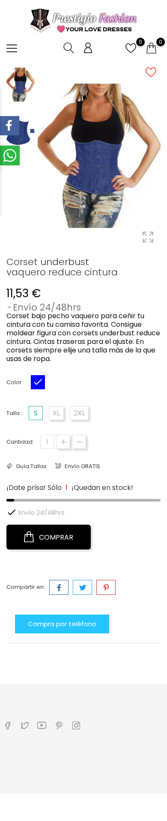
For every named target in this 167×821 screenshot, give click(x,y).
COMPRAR (55, 537)
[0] (130, 53)
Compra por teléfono (62, 623)
